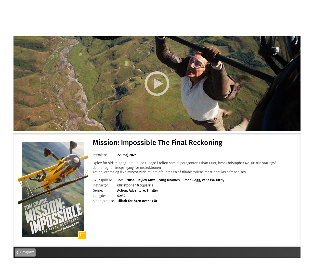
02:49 (121, 196)
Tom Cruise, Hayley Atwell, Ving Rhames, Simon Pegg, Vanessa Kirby (170, 180)
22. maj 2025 (126, 155)
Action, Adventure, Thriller (137, 190)
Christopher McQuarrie (135, 185)
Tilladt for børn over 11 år (137, 201)
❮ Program (25, 252)
